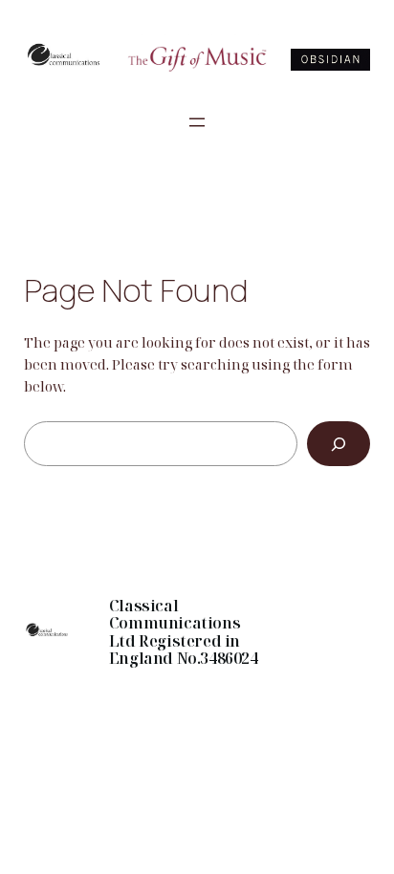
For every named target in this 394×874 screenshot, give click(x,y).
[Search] (338, 443)
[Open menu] (197, 122)
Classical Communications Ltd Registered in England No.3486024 (183, 632)
